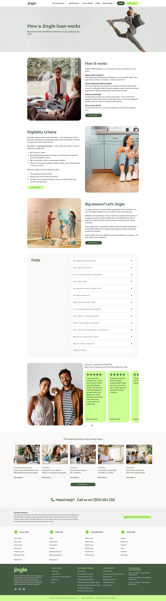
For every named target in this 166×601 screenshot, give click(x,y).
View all (17, 559)
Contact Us (55, 580)
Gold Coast (124, 555)
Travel (51, 538)
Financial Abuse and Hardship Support (88, 582)
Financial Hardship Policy (84, 577)
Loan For (59, 532)
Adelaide (123, 552)
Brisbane (123, 545)
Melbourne (124, 542)
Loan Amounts (97, 532)
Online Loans (18, 545)
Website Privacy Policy (109, 580)
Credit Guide (81, 571)
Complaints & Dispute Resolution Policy (89, 585)
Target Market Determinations (135, 569)
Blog (53, 582)
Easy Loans (17, 542)
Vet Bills (51, 548)
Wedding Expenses (55, 552)
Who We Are (55, 571)
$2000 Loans (89, 545)
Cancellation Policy (108, 582)
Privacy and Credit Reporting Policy (113, 574)
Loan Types (24, 532)
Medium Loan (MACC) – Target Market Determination (140, 579)
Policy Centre (108, 568)
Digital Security (107, 577)
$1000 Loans (89, 542)
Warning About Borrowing (85, 591)
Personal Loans (19, 552)
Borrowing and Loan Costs (85, 574)
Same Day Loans (19, 555)
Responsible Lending (85, 568)
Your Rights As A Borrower (85, 588)
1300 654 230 (104, 499)
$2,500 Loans (89, 548)
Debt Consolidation (55, 555)
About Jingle (57, 568)
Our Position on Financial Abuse (61, 577)
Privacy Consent (107, 571)
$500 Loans (89, 538)
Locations (130, 532)
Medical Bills (53, 542)
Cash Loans (17, 538)
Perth (122, 548)
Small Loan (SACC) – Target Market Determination (139, 574)
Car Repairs (53, 545)
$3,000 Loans (89, 552)
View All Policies (108, 585)
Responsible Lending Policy (85, 580)
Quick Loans (18, 548)
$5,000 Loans (89, 555)
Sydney (123, 538)
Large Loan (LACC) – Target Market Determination (139, 583)
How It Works (55, 574)
